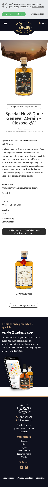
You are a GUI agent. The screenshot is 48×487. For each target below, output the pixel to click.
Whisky (24, 457)
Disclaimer (40, 478)
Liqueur (24, 447)
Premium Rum (24, 451)
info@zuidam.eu (25, 420)
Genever (27, 129)
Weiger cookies (37, 14)
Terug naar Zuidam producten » (24, 106)
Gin (24, 444)
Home (20, 129)
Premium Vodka (24, 454)
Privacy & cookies (25, 478)
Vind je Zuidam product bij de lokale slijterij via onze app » (24, 231)
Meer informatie (38, 7)
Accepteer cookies (13, 14)
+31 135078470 (25, 417)
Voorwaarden (8, 478)
